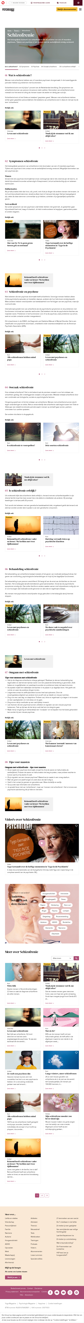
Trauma (54, 911)
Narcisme (61, 928)
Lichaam (66, 911)
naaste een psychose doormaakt (23, 770)
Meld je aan (12, 1277)
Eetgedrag (46, 917)
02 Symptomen (24, 67)
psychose (17, 169)
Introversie (64, 894)
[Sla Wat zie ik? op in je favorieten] (76, 1010)
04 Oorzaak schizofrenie (49, 67)
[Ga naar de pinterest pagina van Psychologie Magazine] (76, 1292)
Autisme (43, 922)
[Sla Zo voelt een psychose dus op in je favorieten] (38, 1052)
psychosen (46, 80)
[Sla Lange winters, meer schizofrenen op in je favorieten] (76, 1052)
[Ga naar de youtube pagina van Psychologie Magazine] (63, 1292)
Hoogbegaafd (50, 899)
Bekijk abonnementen (67, 9)
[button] (77, 3)
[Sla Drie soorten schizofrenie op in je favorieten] (76, 424)
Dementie (49, 928)
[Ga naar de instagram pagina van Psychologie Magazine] (70, 1292)
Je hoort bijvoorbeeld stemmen (16, 194)
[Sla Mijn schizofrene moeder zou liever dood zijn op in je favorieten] (76, 1095)
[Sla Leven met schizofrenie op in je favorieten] (38, 112)
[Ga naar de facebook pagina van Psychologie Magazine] (50, 1292)
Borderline (66, 922)
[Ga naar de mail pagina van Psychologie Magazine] (56, 1292)
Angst (44, 911)
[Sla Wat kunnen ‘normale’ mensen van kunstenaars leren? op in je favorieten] (76, 722)
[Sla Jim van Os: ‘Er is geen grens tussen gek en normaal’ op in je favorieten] (38, 222)
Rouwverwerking (62, 917)
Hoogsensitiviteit (49, 894)
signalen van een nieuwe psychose (24, 777)
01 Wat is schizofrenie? (10, 67)
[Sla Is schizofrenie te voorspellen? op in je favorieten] (38, 424)
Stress (63, 899)
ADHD (54, 922)
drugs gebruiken (44, 594)
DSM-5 (24, 321)
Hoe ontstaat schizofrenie (14, 392)
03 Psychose (35, 67)
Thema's (16, 31)
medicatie (58, 574)
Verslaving (55, 905)
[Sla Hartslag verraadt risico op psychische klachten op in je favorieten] (76, 518)
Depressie (55, 934)
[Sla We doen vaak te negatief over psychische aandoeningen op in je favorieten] (76, 606)
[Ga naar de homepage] (8, 9)
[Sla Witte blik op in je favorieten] (38, 965)
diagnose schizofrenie (23, 680)
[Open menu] (80, 9)
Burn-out (67, 905)
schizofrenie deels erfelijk (31, 496)
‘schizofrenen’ (31, 787)
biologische (24, 397)
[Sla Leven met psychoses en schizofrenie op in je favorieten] (76, 336)
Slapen (42, 905)
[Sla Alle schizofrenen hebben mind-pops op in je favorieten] (38, 336)
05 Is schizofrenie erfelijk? (68, 67)
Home (9, 31)
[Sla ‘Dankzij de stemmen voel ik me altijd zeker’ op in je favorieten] (76, 112)
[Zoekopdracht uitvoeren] (76, 958)
